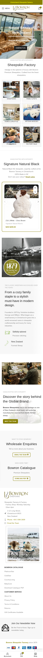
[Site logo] (21, 8)
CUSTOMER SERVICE (13, 592)
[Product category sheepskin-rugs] (11, 90)
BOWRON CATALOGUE (13, 567)
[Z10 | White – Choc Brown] (21, 201)
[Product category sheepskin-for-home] (11, 113)
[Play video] (21, 373)
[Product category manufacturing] (11, 136)
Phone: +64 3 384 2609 (16, 520)
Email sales (30, 177)
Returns (7, 608)
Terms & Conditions (11, 604)
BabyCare (8, 584)
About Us (7, 596)
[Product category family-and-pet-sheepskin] (31, 90)
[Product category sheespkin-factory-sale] (31, 136)
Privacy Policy (9, 600)
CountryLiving (9, 580)
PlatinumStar (9, 571)
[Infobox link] (21, 627)
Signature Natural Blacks (14, 223)
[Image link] (16, 495)
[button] (4, 201)
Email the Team (13, 523)
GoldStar (7, 576)
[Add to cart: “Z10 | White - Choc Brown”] (35, 188)
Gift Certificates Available (13, 612)
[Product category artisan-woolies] (31, 113)
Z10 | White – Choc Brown (15, 220)
